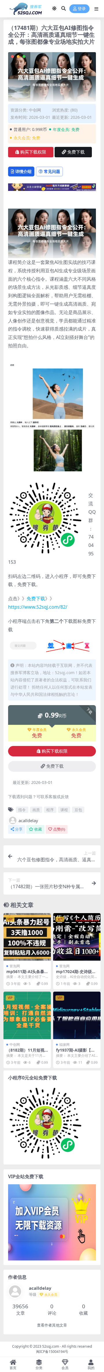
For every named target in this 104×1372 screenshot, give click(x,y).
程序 (50, 809)
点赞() (59, 829)
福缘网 (64, 1044)
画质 (36, 809)
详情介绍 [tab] (23, 171)
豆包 (78, 809)
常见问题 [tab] (52, 171)
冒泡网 (15, 966)
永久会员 (79, 730)
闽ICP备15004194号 (52, 1351)
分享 (19, 829)
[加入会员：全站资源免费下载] (52, 189)
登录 (82, 9)
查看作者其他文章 (52, 1325)
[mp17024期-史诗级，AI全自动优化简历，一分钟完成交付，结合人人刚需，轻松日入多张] (77, 937)
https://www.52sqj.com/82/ (37, 607)
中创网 (35, 110)
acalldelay (28, 820)
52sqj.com (50, 1346)
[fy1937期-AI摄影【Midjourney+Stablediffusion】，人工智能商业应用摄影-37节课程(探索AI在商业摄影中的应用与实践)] (77, 1015)
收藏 (38, 829)
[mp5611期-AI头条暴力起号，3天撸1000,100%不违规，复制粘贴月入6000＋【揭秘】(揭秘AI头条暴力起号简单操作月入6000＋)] (27, 937)
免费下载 (76, 152)
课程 (64, 809)
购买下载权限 (33, 152)
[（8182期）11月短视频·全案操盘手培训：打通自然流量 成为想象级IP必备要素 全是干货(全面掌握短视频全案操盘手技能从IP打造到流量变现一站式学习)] (27, 1015)
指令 (22, 809)
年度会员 (40, 730)
